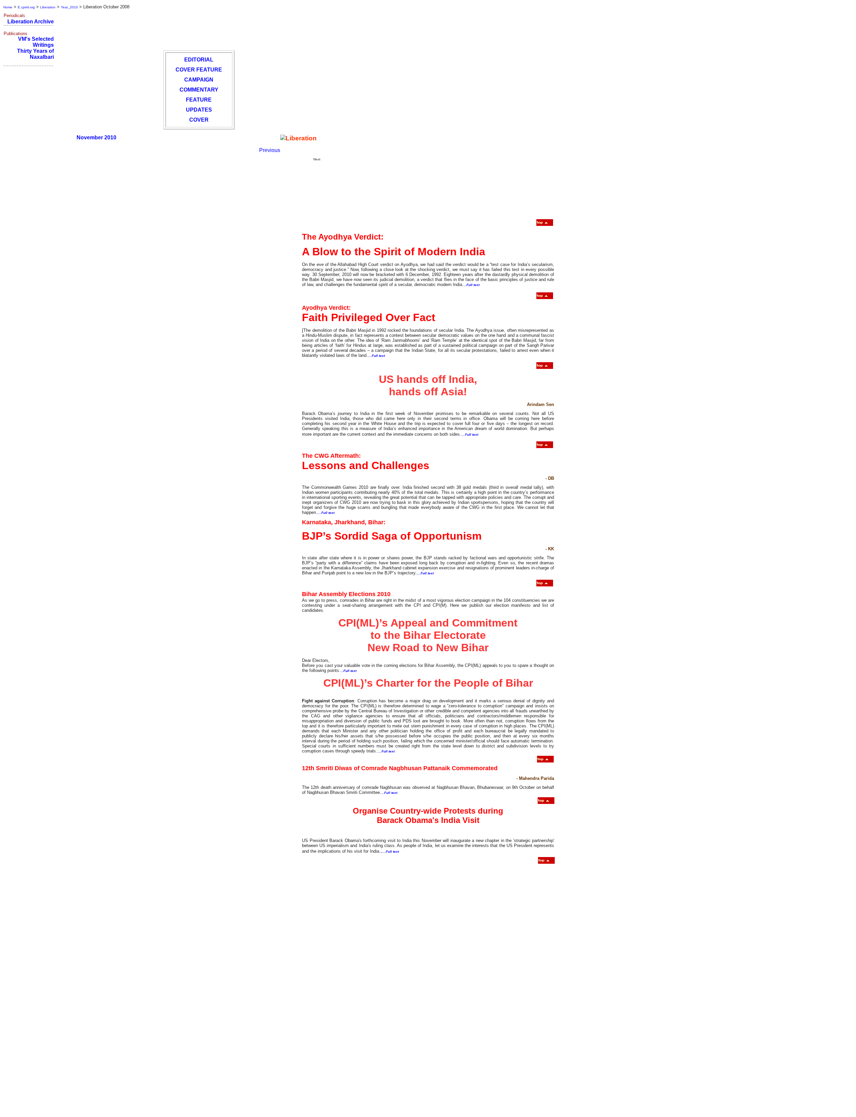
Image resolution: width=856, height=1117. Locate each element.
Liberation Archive (30, 21)
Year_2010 (69, 7)
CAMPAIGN (198, 80)
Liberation (48, 7)
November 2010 (96, 137)
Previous (269, 150)
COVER (199, 120)
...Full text (471, 285)
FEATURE (199, 100)
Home (7, 7)
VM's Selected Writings (36, 42)
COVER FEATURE (199, 70)
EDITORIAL (198, 59)
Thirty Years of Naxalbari (35, 54)
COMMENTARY (199, 90)
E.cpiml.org (26, 7)
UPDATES (199, 110)
